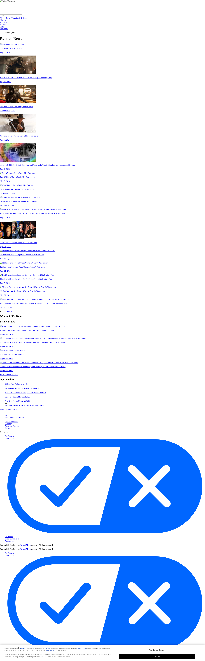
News (2, 27)
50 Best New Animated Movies (16, 384)
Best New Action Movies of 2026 (17, 397)
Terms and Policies (12, 539)
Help (6, 415)
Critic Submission (11, 422)
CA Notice (9, 537)
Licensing (8, 424)
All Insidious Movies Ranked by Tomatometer (22, 388)
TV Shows (4, 22)
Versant (21, 648)
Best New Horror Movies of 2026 (17, 401)
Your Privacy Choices (15, 535)
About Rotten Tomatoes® (14, 418)
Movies (3, 20)
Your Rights (50, 650)
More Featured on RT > (9, 375)
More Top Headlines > (8, 409)
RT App (3, 24)
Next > (9, 311)
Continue (157, 656)
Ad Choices (9, 436)
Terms (47, 648)
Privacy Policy (10, 438)
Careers (7, 428)
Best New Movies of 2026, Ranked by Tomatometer (24, 405)
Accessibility (9, 541)
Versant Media (25, 545)
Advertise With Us (12, 426)
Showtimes (4, 29)
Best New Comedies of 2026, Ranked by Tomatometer (25, 393)
